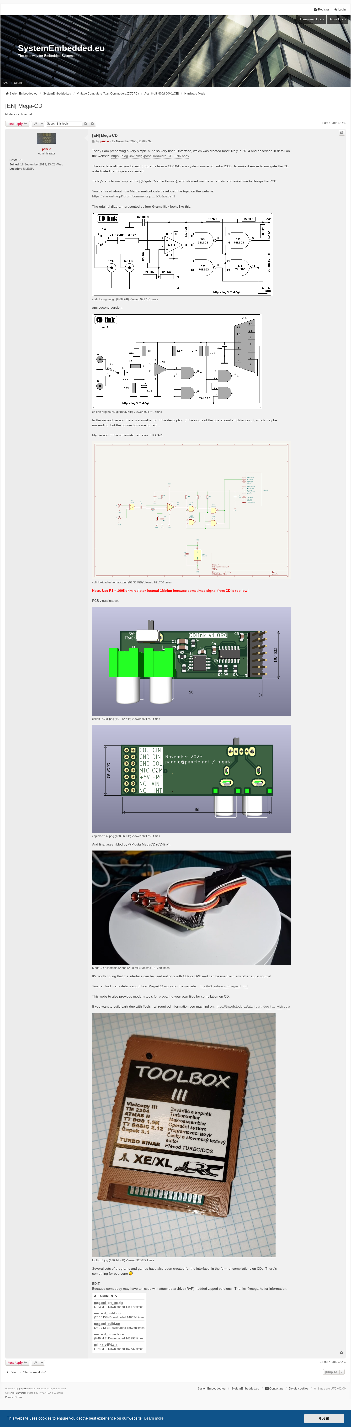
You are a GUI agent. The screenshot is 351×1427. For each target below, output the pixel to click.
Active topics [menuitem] (338, 19)
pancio (46, 149)
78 (20, 160)
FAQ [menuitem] (5, 83)
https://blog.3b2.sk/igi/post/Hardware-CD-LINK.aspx (150, 156)
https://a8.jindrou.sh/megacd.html (223, 986)
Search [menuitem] (18, 83)
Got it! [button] (324, 1418)
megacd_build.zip (107, 1313)
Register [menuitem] (323, 9)
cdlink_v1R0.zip (105, 1345)
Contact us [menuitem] (276, 1388)
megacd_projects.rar (109, 1334)
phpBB (23, 1388)
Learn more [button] (154, 1418)
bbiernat (26, 114)
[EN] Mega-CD (23, 106)
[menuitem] (9, 1397)
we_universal (18, 1392)
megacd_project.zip (108, 1303)
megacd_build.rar (107, 1324)
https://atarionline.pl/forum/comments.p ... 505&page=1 (133, 196)
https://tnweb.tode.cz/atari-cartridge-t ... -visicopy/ (253, 1006)
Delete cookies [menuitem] (298, 1388)
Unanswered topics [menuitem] (311, 19)
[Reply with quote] (342, 133)
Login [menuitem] (342, 9)
